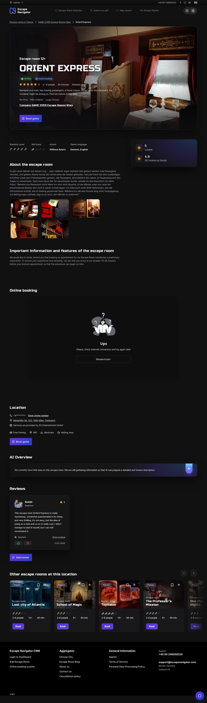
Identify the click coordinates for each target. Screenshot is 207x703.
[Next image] (193, 573)
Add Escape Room (20, 661)
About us (64, 666)
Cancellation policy (70, 676)
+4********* (19, 415)
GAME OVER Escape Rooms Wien (54, 22)
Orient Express (83, 22)
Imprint (113, 656)
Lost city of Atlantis (28, 605)
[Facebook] (180, 2)
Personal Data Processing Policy (127, 666)
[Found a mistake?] (199, 695)
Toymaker (109, 605)
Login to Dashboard (20, 656)
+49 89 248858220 (167, 2)
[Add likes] (18, 543)
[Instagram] (185, 2)
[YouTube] (189, 2)
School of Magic (69, 605)
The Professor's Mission (159, 603)
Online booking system (22, 666)
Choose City (66, 656)
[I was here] (45, 585)
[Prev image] (184, 573)
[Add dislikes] (28, 543)
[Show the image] (24, 208)
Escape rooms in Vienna (21, 22)
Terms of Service (118, 661)
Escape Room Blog (69, 661)
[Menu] (190, 10)
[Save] (38, 585)
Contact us (65, 671)
